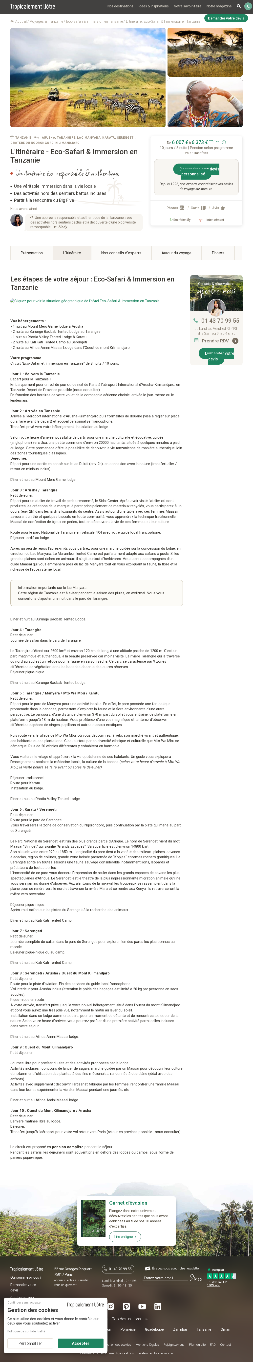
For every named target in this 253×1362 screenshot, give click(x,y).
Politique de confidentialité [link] (26, 1331)
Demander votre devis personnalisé (199, 171)
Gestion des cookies (117, 1344)
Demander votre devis (219, 356)
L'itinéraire (72, 253)
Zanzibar (180, 1329)
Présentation (32, 253)
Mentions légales (147, 1344)
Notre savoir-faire (187, 6)
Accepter (80, 1343)
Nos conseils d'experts (121, 253)
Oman (225, 1329)
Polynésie (128, 1329)
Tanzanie (204, 1329)
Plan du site (197, 1344)
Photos (173, 208)
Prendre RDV (216, 341)
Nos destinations (120, 6)
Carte (195, 208)
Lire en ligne (123, 1237)
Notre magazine (219, 6)
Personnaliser (30, 1343)
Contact (225, 1344)
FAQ (213, 1344)
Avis (216, 208)
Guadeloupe (154, 1329)
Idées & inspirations (154, 6)
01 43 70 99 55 (220, 320)
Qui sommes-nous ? (26, 1277)
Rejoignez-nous (174, 1344)
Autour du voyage (176, 253)
